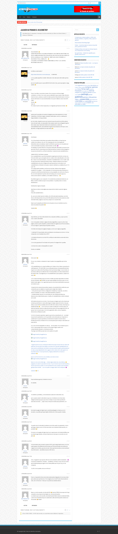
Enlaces (28, 17)
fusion (83, 91)
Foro (24, 17)
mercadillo (94, 92)
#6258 (68, 473)
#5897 (68, 391)
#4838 (68, 90)
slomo (76, 102)
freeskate (78, 91)
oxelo (79, 94)
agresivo (80, 85)
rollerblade (79, 101)
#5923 (68, 422)
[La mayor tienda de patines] (87, 9)
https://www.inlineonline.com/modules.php (40, 74)
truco (83, 102)
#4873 (68, 213)
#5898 (68, 406)
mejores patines (87, 92)
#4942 (68, 375)
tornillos (79, 102)
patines (79, 96)
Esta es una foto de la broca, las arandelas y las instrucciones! (45, 356)
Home (20, 17)
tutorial (85, 102)
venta (81, 104)
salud (86, 101)
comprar (83, 87)
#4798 (68, 67)
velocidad (77, 104)
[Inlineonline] (28, 9)
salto (84, 101)
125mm (76, 85)
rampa (90, 99)
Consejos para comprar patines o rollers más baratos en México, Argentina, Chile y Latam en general (85, 39)
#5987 (68, 441)
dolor (76, 89)
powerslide (84, 99)
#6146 (68, 456)
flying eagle (85, 89)
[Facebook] (90, 3)
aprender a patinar (86, 85)
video (84, 104)
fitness (79, 89)
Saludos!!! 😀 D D (35, 370)
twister (89, 102)
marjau (77, 92)
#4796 (68, 48)
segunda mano (95, 101)
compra (79, 87)
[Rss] (89, 3)
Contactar (34, 17)
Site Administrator (22, 3)
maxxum (80, 92)
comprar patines (91, 87)
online (76, 94)
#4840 (68, 111)
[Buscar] (100, 3)
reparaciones (94, 99)
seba (89, 101)
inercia (91, 91)
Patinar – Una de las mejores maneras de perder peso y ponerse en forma (43, 22)
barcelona (93, 85)
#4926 (68, 254)
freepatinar (91, 89)
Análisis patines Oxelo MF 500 (87, 74)
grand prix (87, 91)
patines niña (87, 97)
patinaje (84, 94)
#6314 (68, 488)
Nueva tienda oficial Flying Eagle (82, 42)
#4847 (68, 133)
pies (79, 99)
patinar (90, 94)
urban (92, 102)
